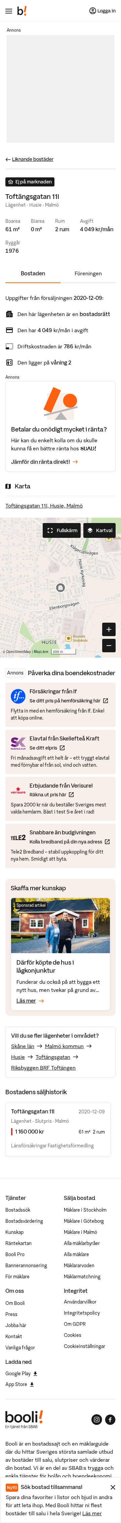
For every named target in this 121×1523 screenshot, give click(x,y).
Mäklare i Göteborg (84, 1221)
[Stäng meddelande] (113, 1487)
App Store (16, 1384)
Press (11, 1314)
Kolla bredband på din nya (70, 841)
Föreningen (88, 273)
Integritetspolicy (82, 1313)
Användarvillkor (80, 1302)
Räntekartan (18, 1243)
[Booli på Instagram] (96, 1419)
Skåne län (22, 1046)
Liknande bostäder (32, 159)
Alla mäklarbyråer (82, 1243)
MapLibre (41, 651)
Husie (18, 1056)
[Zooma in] (109, 629)
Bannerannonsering (26, 1265)
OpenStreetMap (18, 651)
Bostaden (33, 273)
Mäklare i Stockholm (85, 1210)
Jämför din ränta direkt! (40, 461)
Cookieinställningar (84, 1346)
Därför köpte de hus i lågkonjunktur (45, 966)
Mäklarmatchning (82, 1277)
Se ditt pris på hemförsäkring (69, 700)
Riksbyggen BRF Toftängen (43, 1067)
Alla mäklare (76, 1254)
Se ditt (64, 748)
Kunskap (14, 1232)
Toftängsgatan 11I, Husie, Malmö (44, 505)
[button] (60, 587)
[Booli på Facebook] (110, 1419)
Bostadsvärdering (24, 1221)
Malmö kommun (64, 1046)
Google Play (18, 1374)
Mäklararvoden (79, 1265)
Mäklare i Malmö (80, 1232)
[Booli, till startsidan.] (22, 11)
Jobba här (15, 1325)
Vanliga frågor (20, 1348)
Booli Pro (15, 1254)
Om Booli (15, 1303)
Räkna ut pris (61, 794)
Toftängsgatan (53, 1056)
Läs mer (92, 1513)
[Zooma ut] (109, 645)
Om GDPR (75, 1324)
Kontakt (13, 1337)
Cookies (72, 1335)
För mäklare (17, 1277)
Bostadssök (17, 1210)
